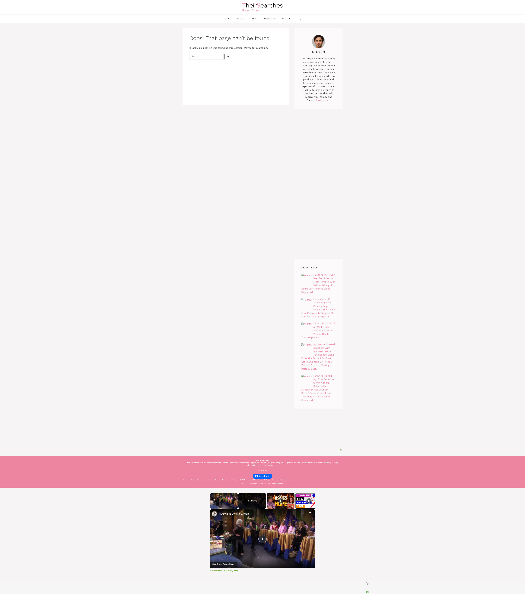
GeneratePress (277, 484)
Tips (254, 18)
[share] (309, 512)
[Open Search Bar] (299, 18)
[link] (214, 513)
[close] (367, 583)
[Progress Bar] (224, 505)
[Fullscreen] (236, 507)
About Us (287, 18)
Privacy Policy (196, 480)
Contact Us (269, 18)
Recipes (241, 18)
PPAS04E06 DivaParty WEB (233, 513)
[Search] (228, 57)
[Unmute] (215, 507)
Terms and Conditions (281, 480)
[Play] (211, 507)
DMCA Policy (245, 480)
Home (227, 18)
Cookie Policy (231, 480)
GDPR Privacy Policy (261, 480)
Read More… (323, 100)
